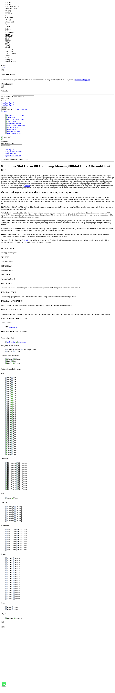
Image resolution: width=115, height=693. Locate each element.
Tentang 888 (9, 150)
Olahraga (17, 123)
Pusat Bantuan (10, 154)
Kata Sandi (5, 99)
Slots (13, 117)
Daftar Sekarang (21, 109)
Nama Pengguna (7, 96)
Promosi (18, 133)
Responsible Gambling (13, 152)
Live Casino (20, 119)
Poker (13, 129)
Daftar (3, 67)
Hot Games (19, 115)
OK (3, 627)
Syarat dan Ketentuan (13, 156)
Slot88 (26, 240)
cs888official (12, 327)
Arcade (15, 127)
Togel (13, 121)
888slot (27, 186)
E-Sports (16, 131)
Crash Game (20, 125)
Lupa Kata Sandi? (7, 103)
